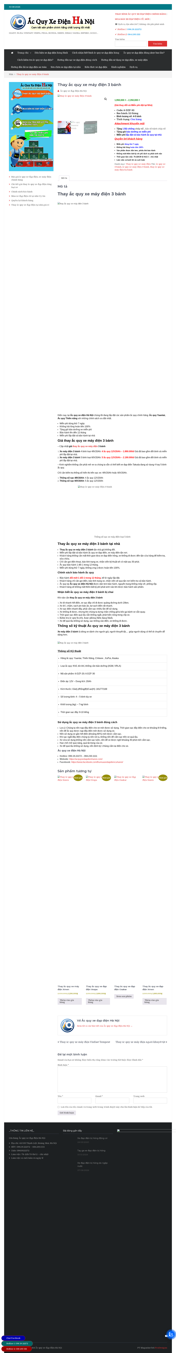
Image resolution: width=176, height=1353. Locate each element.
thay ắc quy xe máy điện (85, 446)
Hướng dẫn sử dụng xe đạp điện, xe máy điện (124, 60)
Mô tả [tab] (64, 178)
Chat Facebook (13, 1338)
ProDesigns (161, 1348)
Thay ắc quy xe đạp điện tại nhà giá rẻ (30, 205)
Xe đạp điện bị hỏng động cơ (92, 1138)
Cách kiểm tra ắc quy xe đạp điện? (35, 60)
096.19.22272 (23, 1147)
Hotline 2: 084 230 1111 (16, 1349)
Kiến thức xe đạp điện (96, 67)
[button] (105, 99)
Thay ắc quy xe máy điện (138, 164)
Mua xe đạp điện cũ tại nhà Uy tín (28, 196)
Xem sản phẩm (124, 996)
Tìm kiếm (120, 39)
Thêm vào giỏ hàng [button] (67, 1001)
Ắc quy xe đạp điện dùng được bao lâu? (143, 53)
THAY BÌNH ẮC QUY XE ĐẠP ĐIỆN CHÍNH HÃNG (140, 14)
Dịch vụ (134, 67)
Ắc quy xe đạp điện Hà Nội (73, 91)
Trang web (139, 1096)
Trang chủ (22, 53)
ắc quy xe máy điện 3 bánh (135, 167)
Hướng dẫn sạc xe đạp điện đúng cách (77, 60)
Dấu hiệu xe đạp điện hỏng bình (51, 53)
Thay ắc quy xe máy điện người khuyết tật (140, 1042)
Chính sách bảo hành (21, 191)
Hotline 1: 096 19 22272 (17, 1343)
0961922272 (23, 1150)
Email (99, 1096)
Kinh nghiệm (118, 67)
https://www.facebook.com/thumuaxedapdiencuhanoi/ (97, 762)
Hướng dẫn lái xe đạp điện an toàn (29, 67)
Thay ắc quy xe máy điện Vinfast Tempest (85, 1042)
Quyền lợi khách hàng (22, 200)
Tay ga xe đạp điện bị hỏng (91, 1150)
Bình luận (63, 1065)
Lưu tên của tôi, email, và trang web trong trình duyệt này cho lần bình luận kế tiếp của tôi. (106, 1107)
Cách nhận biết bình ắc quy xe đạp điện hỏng (95, 53)
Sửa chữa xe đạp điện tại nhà (66, 67)
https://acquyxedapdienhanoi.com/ (85, 759)
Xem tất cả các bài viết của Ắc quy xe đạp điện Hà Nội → (105, 1026)
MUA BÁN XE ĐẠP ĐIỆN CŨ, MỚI (132, 19)
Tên (60, 1096)
